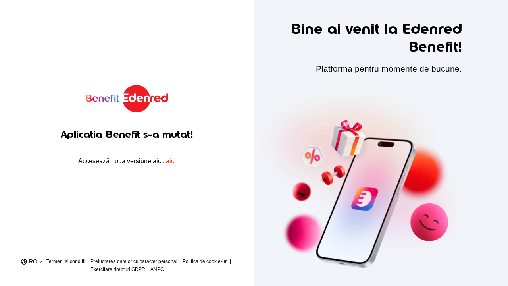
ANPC (157, 269)
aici (171, 161)
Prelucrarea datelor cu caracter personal (133, 261)
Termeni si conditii (65, 261)
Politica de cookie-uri (205, 261)
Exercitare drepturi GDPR (117, 269)
